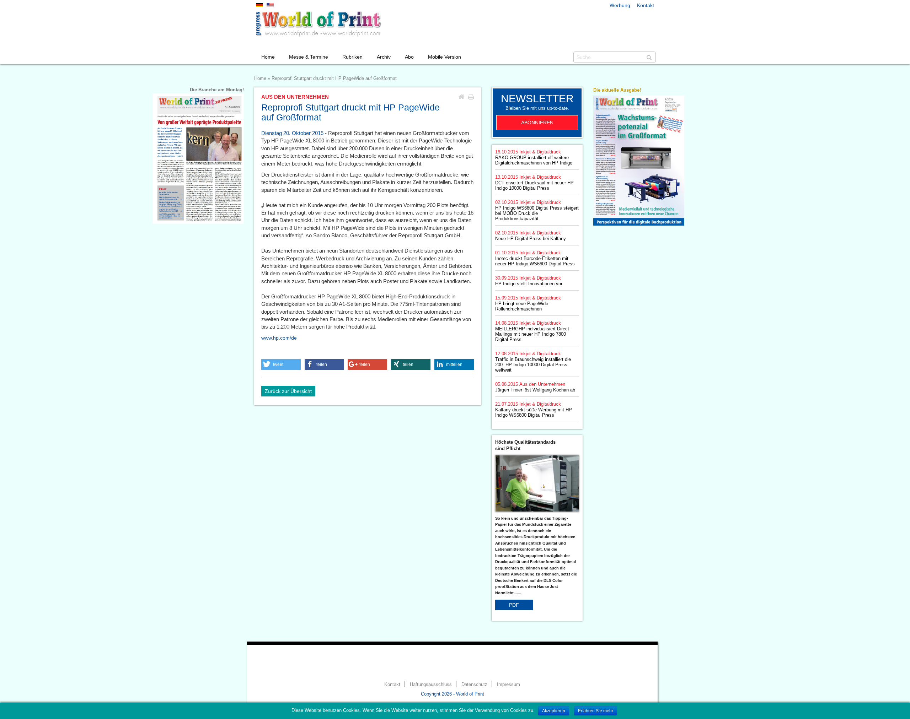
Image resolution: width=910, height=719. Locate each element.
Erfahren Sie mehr (595, 710)
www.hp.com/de (279, 338)
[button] (281, 364)
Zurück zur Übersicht (288, 391)
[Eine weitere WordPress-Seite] (318, 23)
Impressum (508, 684)
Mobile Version (444, 57)
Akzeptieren (553, 710)
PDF (514, 605)
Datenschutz (474, 684)
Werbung (620, 5)
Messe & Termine (308, 57)
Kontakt (645, 5)
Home (268, 57)
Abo (409, 57)
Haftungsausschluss (431, 684)
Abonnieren (537, 122)
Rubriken (352, 57)
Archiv (384, 57)
